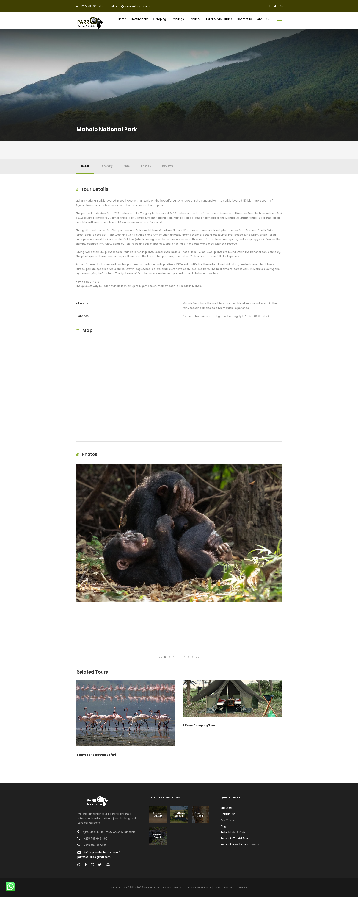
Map (127, 166)
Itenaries (195, 19)
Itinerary (106, 166)
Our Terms (228, 820)
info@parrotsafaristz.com (133, 6)
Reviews (167, 166)
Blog (223, 826)
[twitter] (275, 6)
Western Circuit (158, 836)
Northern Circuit (179, 814)
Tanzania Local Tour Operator (240, 844)
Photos (146, 166)
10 (197, 657)
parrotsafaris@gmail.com (94, 857)
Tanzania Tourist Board (235, 838)
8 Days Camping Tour (199, 725)
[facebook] (269, 6)
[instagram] (281, 6)
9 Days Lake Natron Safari (96, 755)
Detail (85, 166)
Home (122, 19)
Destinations (139, 19)
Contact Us (244, 19)
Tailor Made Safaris (219, 19)
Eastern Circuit (157, 814)
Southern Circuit (200, 814)
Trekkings (177, 19)
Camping (159, 19)
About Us (263, 19)
